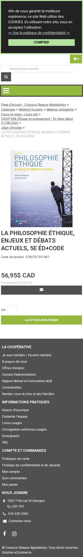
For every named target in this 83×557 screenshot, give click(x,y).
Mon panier (10, 485)
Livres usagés (12, 423)
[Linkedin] (14, 533)
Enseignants (10, 436)
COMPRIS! (41, 42)
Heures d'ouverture (15, 410)
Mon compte (11, 472)
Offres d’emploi (13, 368)
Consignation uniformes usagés (24, 429)
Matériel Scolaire (31, 109)
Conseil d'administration (19, 374)
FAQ (5, 442)
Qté (3, 309)
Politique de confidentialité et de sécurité (31, 465)
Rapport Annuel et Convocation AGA (27, 381)
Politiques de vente (16, 459)
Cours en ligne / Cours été (19, 114)
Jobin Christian (11, 128)
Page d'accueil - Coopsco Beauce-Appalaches (33, 105)
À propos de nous (14, 362)
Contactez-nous (20, 521)
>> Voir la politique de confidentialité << (39, 33)
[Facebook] (4, 533)
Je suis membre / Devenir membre (26, 355)
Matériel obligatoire (60, 109)
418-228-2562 (18, 514)
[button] (76, 59)
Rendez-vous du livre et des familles (28, 394)
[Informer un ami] (41, 290)
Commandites (12, 387)
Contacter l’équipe (14, 416)
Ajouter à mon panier (41, 320)
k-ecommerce (43, 552)
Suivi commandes (14, 478)
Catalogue (8, 109)
